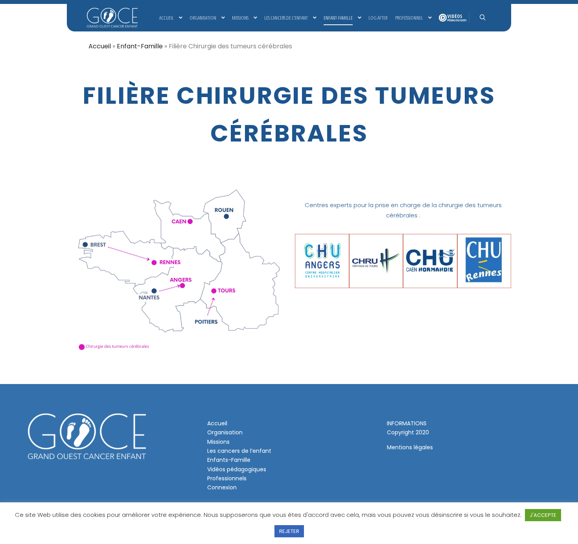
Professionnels (227, 478)
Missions (218, 442)
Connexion (222, 487)
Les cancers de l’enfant (239, 451)
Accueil (99, 46)
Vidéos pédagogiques (236, 469)
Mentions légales (410, 447)
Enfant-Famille (140, 46)
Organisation (225, 432)
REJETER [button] (289, 531)
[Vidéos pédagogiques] (452, 17)
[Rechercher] (482, 18)
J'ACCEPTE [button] (543, 515)
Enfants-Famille (228, 460)
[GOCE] (112, 17)
